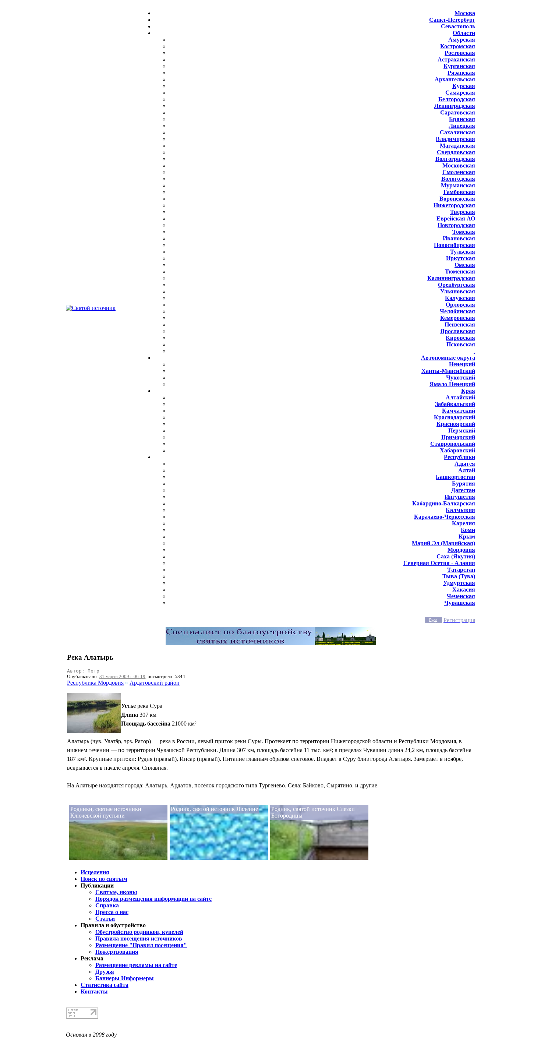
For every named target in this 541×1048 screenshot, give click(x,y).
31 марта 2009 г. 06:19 (122, 676)
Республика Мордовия (95, 683)
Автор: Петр (83, 671)
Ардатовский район (155, 683)
